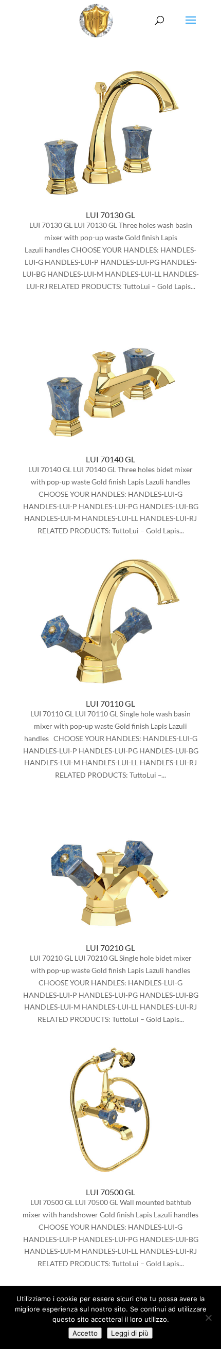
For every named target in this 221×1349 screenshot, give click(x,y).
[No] (208, 1317)
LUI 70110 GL (110, 703)
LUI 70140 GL (110, 459)
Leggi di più (130, 1333)
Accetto (85, 1333)
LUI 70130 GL (110, 215)
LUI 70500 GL (110, 1192)
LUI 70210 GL (110, 947)
